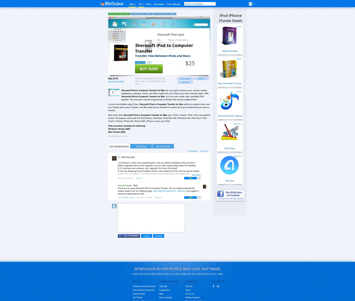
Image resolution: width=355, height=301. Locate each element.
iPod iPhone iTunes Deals (230, 18)
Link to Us (190, 293)
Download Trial (116, 81)
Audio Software (145, 14)
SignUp (158, 236)
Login (147, 236)
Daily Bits (163, 286)
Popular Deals (139, 293)
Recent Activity (165, 297)
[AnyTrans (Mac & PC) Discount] (229, 164)
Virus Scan (185, 82)
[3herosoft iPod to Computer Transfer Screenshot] (113, 92)
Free (148, 4)
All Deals (134, 14)
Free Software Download (144, 290)
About (188, 290)
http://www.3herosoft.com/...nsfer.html (169, 190)
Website (201, 78)
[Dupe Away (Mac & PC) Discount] (229, 132)
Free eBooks (174, 4)
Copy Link (139, 178)
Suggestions (164, 290)
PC (140, 4)
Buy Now (149, 68)
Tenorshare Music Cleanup (230, 115)
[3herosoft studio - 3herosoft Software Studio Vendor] (205, 187)
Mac (131, 4)
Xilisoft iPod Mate (230, 50)
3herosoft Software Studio (119, 14)
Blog (161, 293)
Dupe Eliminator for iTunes (230, 83)
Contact (189, 286)
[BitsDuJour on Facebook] (214, 286)
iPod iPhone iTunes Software (164, 14)
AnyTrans (229, 180)
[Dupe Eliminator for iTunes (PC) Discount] (229, 67)
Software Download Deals (144, 286)
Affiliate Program (193, 297)
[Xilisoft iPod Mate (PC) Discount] (229, 34)
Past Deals (137, 297)
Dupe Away (230, 148)
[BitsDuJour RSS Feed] (218, 286)
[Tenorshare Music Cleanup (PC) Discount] (229, 99)
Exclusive (159, 4)
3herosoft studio (125, 185)
